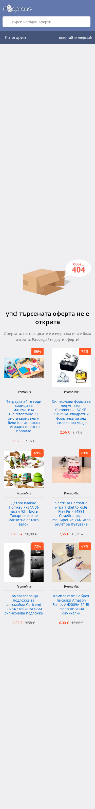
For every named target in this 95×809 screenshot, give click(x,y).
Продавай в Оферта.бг (75, 37)
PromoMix (23, 392)
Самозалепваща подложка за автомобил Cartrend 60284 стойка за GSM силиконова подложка (24, 604)
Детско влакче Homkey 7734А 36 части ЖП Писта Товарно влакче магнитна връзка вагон (24, 514)
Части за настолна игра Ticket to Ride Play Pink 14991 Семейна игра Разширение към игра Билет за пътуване (71, 514)
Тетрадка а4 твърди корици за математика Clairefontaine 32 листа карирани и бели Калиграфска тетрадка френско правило (23, 416)
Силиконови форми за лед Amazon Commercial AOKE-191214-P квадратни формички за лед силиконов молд (71, 412)
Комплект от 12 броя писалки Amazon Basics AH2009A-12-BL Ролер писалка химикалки (71, 604)
